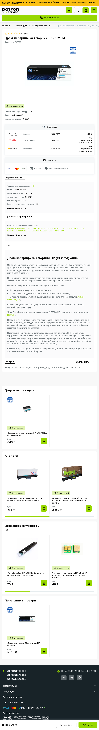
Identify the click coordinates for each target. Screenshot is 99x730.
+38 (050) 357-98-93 (16, 675)
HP (30, 111)
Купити (90, 725)
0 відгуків (25, 33)
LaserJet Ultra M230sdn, (37, 231)
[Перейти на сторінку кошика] (85, 10)
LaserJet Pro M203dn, (16, 228)
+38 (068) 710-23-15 (16, 679)
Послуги (11, 315)
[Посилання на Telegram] (71, 677)
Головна (6, 26)
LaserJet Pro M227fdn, (55, 228)
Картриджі (21, 26)
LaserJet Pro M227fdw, (75, 228)
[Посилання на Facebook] (64, 677)
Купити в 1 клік (66, 725)
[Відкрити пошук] (77, 10)
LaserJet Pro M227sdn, (16, 231)
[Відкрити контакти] (69, 10)
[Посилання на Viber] (79, 677)
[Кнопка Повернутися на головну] (10, 10)
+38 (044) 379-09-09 (16, 671)
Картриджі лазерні (42, 26)
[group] (49, 74)
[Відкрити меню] (94, 10)
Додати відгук (83, 362)
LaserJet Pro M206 (56, 231)
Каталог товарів (51, 18)
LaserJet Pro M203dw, (36, 228)
